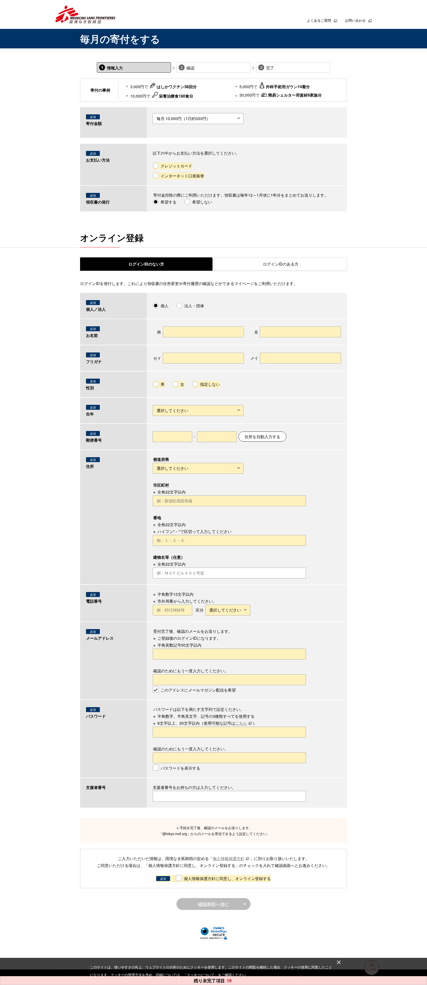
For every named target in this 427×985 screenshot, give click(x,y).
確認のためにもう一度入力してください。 (190, 671)
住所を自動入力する (262, 436)
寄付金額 (94, 123)
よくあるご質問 (319, 20)
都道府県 (161, 459)
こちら (241, 723)
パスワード (96, 716)
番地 (157, 517)
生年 (90, 414)
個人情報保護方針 (228, 858)
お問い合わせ (356, 20)
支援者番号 (96, 787)
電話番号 (94, 601)
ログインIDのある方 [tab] (281, 264)
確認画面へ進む (213, 904)
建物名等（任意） (169, 557)
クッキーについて (200, 974)
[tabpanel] (213, 595)
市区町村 (161, 485)
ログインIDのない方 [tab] (146, 264)
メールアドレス (100, 638)
